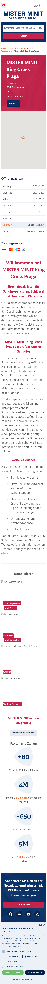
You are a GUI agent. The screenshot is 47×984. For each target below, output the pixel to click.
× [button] (44, 925)
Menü (37, 6)
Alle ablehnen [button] (35, 972)
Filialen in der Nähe (17, 48)
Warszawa (5, 51)
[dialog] (23, 953)
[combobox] (23, 28)
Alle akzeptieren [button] (13, 972)
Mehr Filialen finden (23, 732)
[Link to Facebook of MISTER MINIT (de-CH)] (10, 914)
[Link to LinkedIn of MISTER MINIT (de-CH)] (19, 914)
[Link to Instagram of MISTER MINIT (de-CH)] (37, 914)
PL (30, 48)
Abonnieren (23, 905)
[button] (23, 979)
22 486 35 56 (17, 96)
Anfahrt (13, 103)
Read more (16, 946)
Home (3, 48)
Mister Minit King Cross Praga (26, 51)
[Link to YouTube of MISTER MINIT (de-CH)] (28, 914)
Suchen (23, 36)
